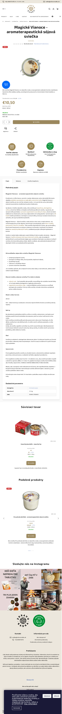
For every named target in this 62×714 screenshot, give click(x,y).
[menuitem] (4, 16)
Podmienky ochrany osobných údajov (41, 642)
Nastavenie (16, 708)
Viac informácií (30, 703)
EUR (3, 9)
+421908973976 (19, 640)
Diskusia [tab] (18, 181)
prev (4, 518)
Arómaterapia (33, 388)
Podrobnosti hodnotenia (41, 44)
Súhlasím (56, 696)
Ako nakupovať (41, 637)
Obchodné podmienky (41, 640)
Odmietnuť (47, 696)
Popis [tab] (7, 181)
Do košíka (37, 122)
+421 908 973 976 (14, 1)
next (58, 518)
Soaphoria (31, 41)
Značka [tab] (33, 181)
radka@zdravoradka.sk (53, 1)
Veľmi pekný (30, 689)
